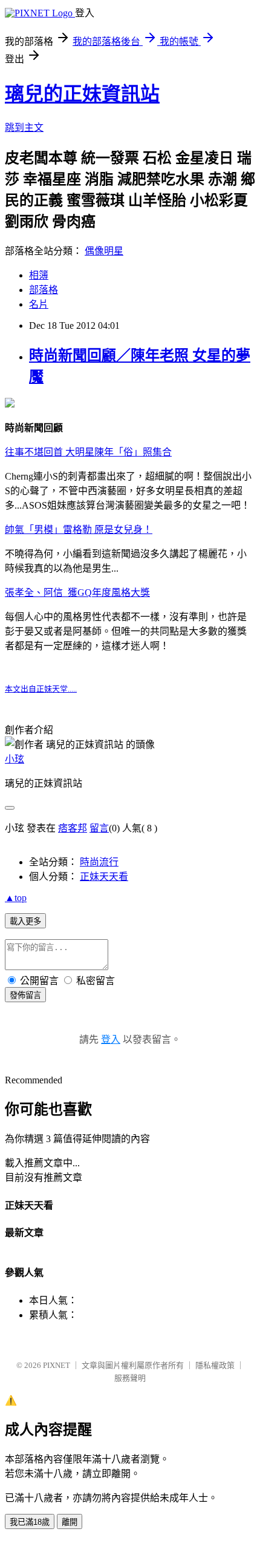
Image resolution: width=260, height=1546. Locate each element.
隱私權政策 (215, 1365)
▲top (16, 898)
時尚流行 (99, 862)
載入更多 (25, 921)
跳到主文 (24, 127)
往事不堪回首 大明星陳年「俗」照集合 (88, 452)
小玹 (14, 759)
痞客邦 (72, 828)
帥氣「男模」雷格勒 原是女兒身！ (78, 529)
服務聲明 (130, 1377)
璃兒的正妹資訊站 (82, 94)
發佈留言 (25, 995)
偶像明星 (104, 251)
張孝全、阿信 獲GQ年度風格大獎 (77, 592)
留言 (99, 828)
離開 (69, 1522)
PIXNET (56, 1365)
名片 (38, 304)
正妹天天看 (104, 876)
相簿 (38, 275)
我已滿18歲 (30, 1522)
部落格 (43, 290)
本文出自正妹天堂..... (41, 688)
